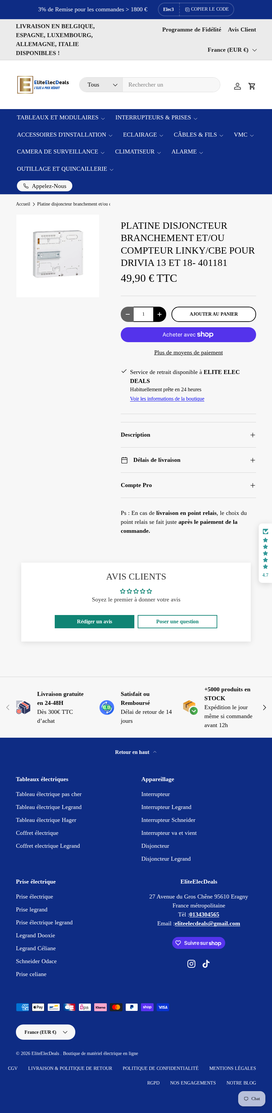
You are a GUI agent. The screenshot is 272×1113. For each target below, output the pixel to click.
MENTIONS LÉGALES (232, 1068)
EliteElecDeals (46, 1053)
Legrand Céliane (36, 948)
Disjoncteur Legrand (166, 858)
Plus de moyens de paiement (188, 352)
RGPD (153, 1083)
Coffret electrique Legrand (48, 845)
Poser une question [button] (177, 621)
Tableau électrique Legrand (49, 807)
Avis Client (242, 29)
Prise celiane (31, 974)
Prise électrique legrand (44, 922)
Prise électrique (34, 896)
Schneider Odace (36, 961)
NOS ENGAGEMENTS (193, 1083)
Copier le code (210, 9)
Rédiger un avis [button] (94, 621)
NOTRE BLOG (241, 1083)
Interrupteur (155, 794)
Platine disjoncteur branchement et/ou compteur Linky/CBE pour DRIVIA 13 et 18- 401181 (82, 204)
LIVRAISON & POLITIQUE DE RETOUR (70, 1068)
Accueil (23, 204)
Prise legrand (31, 909)
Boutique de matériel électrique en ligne (100, 1053)
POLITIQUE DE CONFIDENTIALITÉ (161, 1068)
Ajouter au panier (214, 314)
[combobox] (150, 85)
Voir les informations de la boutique (167, 399)
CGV (13, 1068)
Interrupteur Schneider (168, 820)
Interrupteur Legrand (166, 807)
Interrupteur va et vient (169, 833)
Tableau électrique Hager (46, 820)
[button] (252, 86)
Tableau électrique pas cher (49, 794)
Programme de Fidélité (191, 29)
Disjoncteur (155, 845)
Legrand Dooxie (35, 935)
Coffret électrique (37, 833)
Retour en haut (133, 752)
